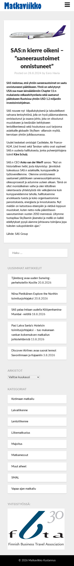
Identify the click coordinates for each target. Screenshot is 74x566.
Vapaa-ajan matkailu (23, 488)
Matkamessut (19, 455)
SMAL (15, 477)
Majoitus (16, 444)
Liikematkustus (20, 432)
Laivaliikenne (19, 410)
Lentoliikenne (19, 421)
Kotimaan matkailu (22, 399)
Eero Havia (53, 73)
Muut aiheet (18, 466)
